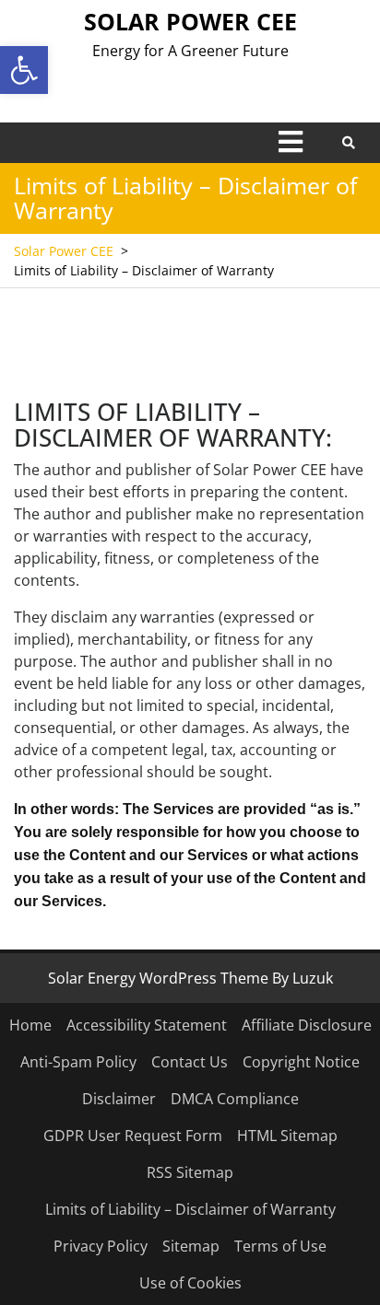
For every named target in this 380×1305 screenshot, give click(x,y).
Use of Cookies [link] (190, 1283)
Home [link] (30, 1025)
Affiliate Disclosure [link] (307, 1025)
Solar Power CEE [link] (190, 21)
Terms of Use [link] (280, 1246)
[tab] (291, 142)
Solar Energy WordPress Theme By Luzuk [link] (190, 978)
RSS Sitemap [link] (190, 1172)
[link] (24, 70)
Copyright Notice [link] (301, 1062)
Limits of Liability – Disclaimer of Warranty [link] (190, 1209)
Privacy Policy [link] (100, 1246)
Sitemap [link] (191, 1246)
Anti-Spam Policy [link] (78, 1062)
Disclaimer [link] (119, 1099)
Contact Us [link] (189, 1062)
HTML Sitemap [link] (287, 1135)
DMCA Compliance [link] (235, 1099)
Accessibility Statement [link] (146, 1025)
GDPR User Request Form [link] (132, 1135)
